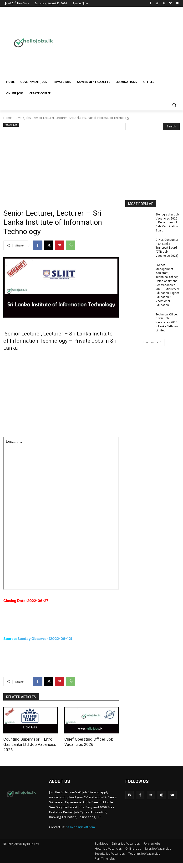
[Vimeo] (170, 3)
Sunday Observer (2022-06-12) (44, 638)
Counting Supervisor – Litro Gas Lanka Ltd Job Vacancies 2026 (29, 744)
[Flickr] (151, 795)
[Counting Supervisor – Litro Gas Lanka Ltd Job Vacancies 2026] (30, 720)
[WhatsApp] (70, 245)
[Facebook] (150, 3)
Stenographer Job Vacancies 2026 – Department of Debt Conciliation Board (167, 222)
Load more (150, 342)
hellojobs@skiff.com (80, 827)
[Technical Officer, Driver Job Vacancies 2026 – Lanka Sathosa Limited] (138, 320)
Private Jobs (23, 118)
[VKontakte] (172, 795)
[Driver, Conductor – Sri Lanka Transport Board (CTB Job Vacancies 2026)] (138, 245)
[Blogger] (129, 795)
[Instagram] (157, 3)
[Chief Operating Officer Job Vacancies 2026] (91, 720)
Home (7, 118)
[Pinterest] (59, 245)
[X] (164, 3)
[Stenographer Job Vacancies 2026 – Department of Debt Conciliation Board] (138, 220)
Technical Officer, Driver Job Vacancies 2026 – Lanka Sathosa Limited (167, 322)
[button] (174, 104)
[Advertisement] (125, 42)
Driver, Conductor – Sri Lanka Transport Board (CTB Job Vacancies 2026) (167, 247)
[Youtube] (177, 3)
